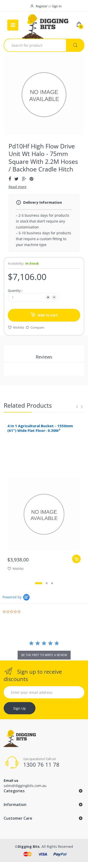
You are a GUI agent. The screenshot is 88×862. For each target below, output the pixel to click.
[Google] (24, 178)
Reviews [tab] (44, 357)
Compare (37, 327)
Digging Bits (29, 846)
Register (41, 6)
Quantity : (15, 290)
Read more (17, 186)
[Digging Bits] (45, 25)
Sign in (57, 6)
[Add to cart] (76, 559)
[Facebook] (10, 178)
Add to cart (48, 315)
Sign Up (19, 708)
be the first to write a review (44, 655)
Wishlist (18, 327)
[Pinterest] (31, 178)
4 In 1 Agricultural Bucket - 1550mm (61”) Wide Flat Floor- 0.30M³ (40, 428)
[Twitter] (16, 178)
